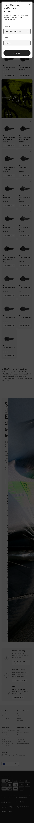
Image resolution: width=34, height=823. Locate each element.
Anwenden (17, 53)
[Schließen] (29, 5)
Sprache (5, 37)
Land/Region (7, 26)
